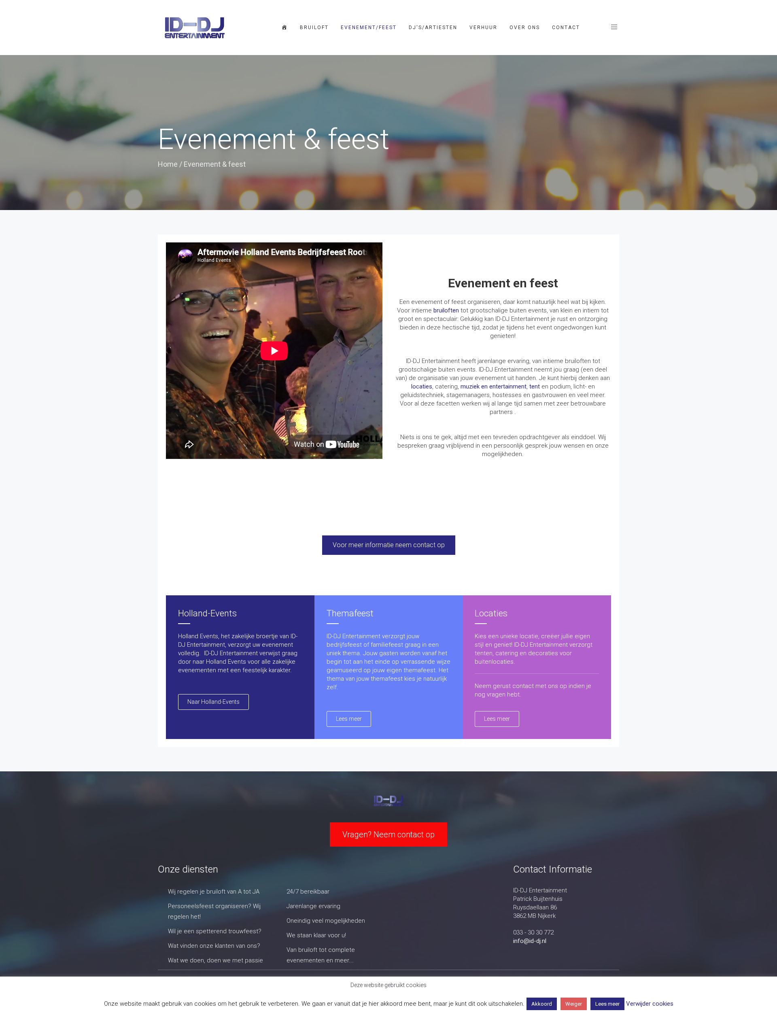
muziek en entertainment (493, 386)
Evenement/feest (369, 27)
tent (534, 386)
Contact (566, 27)
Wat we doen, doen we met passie (215, 960)
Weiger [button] (573, 1004)
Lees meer (607, 1004)
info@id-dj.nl (529, 941)
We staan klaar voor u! (316, 935)
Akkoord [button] (541, 1004)
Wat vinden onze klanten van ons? (214, 945)
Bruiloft (314, 27)
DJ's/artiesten (433, 27)
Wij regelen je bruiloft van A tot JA (213, 891)
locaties (421, 386)
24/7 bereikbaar (308, 891)
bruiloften (446, 310)
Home (168, 164)
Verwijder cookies (649, 1003)
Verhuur (483, 27)
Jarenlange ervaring (313, 906)
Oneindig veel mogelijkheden (326, 920)
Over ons (525, 27)
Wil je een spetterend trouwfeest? (214, 931)
